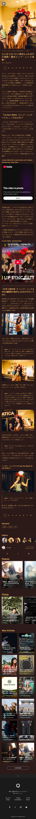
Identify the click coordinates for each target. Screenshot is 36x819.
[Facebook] (9, 807)
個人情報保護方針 (18, 799)
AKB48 (4, 527)
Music (5, 50)
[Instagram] (21, 807)
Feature (10, 527)
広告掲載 (18, 797)
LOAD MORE (18, 768)
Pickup (5, 594)
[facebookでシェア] (7, 553)
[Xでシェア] (18, 553)
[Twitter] (15, 807)
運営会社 (28, 799)
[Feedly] (26, 807)
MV (15, 527)
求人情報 (28, 797)
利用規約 (8, 799)
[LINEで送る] (29, 553)
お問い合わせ (8, 797)
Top (2, 50)
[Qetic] (3, 3)
